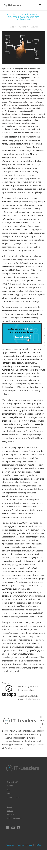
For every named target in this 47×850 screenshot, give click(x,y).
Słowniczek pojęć (13, 797)
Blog (8, 793)
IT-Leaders (22, 27)
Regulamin (11, 814)
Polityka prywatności (14, 818)
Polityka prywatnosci (24, 845)
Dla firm (10, 786)
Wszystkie (34, 27)
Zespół (9, 807)
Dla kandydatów (13, 782)
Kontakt (10, 810)
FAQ (8, 789)
